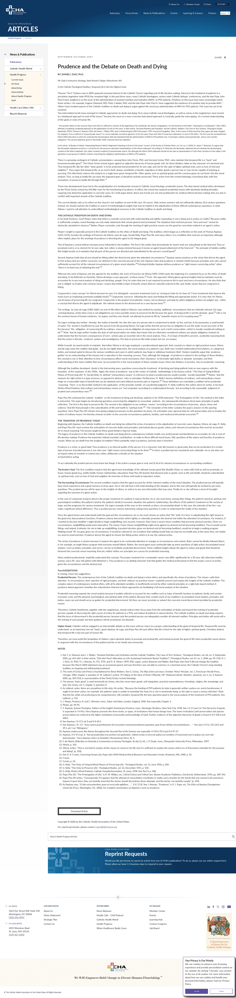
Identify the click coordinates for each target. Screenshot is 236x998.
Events (152, 915)
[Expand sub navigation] (40, 69)
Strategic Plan (50, 919)
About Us (48, 910)
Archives (15, 83)
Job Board (154, 928)
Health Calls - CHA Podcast (110, 915)
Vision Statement (52, 915)
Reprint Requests (18, 113)
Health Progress (14, 38)
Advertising (16, 88)
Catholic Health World (21, 68)
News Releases (104, 910)
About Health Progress (21, 96)
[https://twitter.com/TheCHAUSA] (218, 907)
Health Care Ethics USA (22, 107)
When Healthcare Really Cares (112, 928)
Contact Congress (158, 923)
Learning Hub (155, 919)
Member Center (157, 910)
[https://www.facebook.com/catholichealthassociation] (213, 907)
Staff (13, 100)
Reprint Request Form (121, 869)
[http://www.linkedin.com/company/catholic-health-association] (208, 907)
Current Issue (17, 79)
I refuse (221, 991)
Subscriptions (17, 92)
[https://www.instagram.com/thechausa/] (223, 907)
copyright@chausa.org (106, 826)
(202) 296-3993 (16, 917)
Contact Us (49, 923)
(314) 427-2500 (16, 934)
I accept (196, 991)
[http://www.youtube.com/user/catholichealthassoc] (229, 907)
